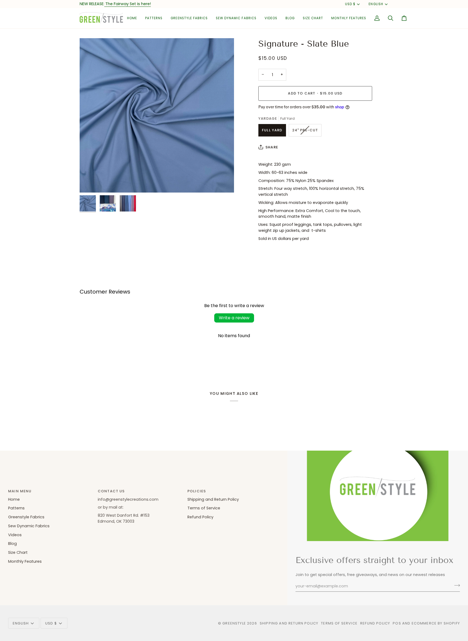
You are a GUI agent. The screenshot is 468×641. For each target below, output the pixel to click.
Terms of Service (203, 508)
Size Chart (18, 552)
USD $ (350, 4)
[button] (154, 18)
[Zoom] (157, 115)
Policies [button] (196, 491)
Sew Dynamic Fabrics (29, 526)
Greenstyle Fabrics (26, 517)
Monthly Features (25, 561)
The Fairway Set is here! (127, 3)
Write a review (234, 318)
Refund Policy (200, 517)
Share (271, 147)
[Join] (455, 585)
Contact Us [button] (111, 491)
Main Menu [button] (20, 491)
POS (397, 623)
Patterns (16, 508)
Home (14, 499)
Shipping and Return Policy (213, 499)
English (376, 4)
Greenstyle (234, 623)
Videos (15, 535)
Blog (12, 543)
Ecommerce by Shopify (436, 623)
